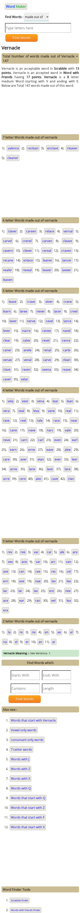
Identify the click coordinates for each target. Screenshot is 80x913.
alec (39, 479)
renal (47, 350)
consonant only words (27, 740)
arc (53, 562)
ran (37, 600)
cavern (8, 250)
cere (22, 479)
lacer (57, 311)
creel (73, 311)
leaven (8, 280)
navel (66, 331)
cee (37, 571)
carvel (7, 241)
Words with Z (20, 769)
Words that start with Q (28, 798)
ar (53, 642)
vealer (7, 270)
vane (51, 411)
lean (70, 401)
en (46, 632)
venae (7, 360)
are (75, 552)
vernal (68, 231)
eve (21, 581)
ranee (46, 331)
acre (6, 479)
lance (67, 321)
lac (5, 591)
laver (13, 321)
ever (58, 459)
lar (20, 591)
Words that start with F (27, 817)
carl (40, 440)
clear (6, 340)
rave (6, 420)
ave (5, 571)
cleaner (12, 158)
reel (23, 420)
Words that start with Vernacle (33, 720)
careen (31, 231)
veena (46, 369)
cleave (67, 241)
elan (41, 459)
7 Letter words (21, 749)
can (21, 571)
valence (13, 148)
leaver (47, 270)
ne (34, 632)
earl (74, 440)
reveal (27, 270)
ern (5, 581)
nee (68, 591)
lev (54, 581)
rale (40, 420)
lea (69, 600)
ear (21, 600)
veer (25, 401)
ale (62, 552)
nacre (26, 331)
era (5, 610)
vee (10, 562)
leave (12, 301)
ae (59, 632)
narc (50, 430)
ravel (49, 321)
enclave (52, 148)
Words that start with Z (28, 808)
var (38, 562)
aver (23, 459)
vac (36, 552)
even (57, 440)
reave (67, 369)
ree (23, 552)
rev (10, 552)
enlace (28, 260)
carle (66, 350)
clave (6, 369)
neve (6, 440)
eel (53, 600)
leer (74, 459)
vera (6, 411)
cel (69, 571)
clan (71, 479)
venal (27, 360)
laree (23, 311)
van (68, 562)
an (40, 642)
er (27, 642)
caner (7, 350)
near (74, 420)
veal (21, 411)
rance (66, 340)
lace (67, 469)
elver (49, 301)
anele (27, 350)
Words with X (20, 778)
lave (50, 469)
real (68, 411)
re (21, 632)
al (71, 632)
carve (47, 360)
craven (66, 250)
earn (13, 449)
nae (38, 581)
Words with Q (21, 788)
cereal (46, 250)
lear (55, 401)
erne (31, 449)
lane (32, 469)
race (56, 420)
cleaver (72, 148)
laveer (66, 270)
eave (49, 449)
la (9, 632)
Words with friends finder (25, 910)
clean (66, 360)
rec (53, 571)
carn (24, 440)
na (5, 642)
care (6, 459)
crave (31, 301)
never (41, 311)
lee (69, 581)
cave (54, 479)
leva (36, 411)
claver (12, 231)
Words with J (20, 759)
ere (51, 591)
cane (13, 430)
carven (47, 241)
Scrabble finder (19, 900)
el (16, 642)
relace (49, 231)
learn (7, 311)
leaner (47, 260)
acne (13, 469)
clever (27, 250)
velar (24, 379)
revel (46, 340)
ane (24, 562)
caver (7, 379)
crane (67, 301)
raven (26, 369)
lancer (66, 260)
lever (6, 331)
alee (68, 449)
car (49, 552)
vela (10, 401)
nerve (31, 321)
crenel (27, 241)
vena (40, 401)
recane (8, 260)
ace (5, 600)
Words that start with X (28, 827)
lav (36, 591)
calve (26, 340)
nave (31, 430)
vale (68, 430)
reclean (33, 148)
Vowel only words (24, 730)
